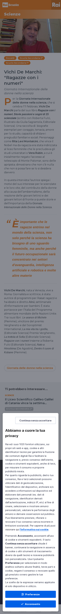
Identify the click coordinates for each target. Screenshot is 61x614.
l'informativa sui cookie (34, 529)
